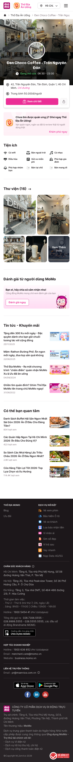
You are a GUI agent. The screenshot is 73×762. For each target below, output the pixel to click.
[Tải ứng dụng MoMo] (25, 685)
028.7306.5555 (32, 617)
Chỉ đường (24, 87)
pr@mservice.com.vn (24, 672)
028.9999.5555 (13, 621)
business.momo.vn (25, 658)
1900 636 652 (31, 649)
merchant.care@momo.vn (26, 653)
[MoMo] (5, 15)
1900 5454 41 (22, 612)
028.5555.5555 (34, 621)
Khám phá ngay (58, 131)
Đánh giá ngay (17, 302)
